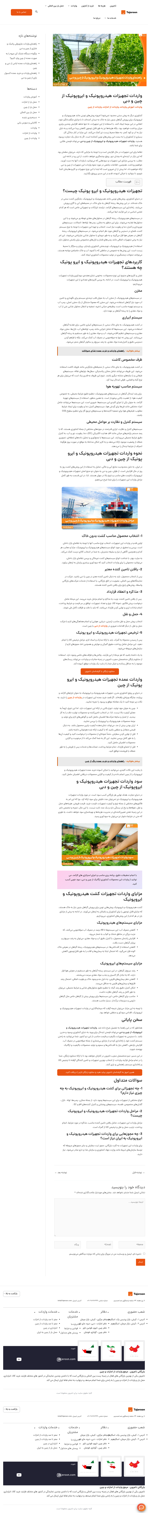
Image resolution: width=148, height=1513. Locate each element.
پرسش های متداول (69, 1333)
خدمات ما (111, 18)
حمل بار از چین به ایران (47, 1332)
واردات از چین (95, 107)
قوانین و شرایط (71, 1328)
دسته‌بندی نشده (29, 117)
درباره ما (96, 18)
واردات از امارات (111, 107)
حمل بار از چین (30, 107)
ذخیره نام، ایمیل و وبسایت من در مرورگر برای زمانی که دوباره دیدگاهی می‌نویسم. (105, 1254)
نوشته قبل (138, 1172)
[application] (69, 6)
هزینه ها (102, 6)
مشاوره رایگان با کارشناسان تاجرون (100, 671)
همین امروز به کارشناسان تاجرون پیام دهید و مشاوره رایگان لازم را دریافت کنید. (99, 1072)
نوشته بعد (61, 1172)
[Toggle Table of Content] (136, 182)
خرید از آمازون (87, 6)
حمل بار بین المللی (56, 6)
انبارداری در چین (50, 1328)
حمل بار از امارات (29, 102)
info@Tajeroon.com (65, 1301)
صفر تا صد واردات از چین (46, 1324)
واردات (74, 6)
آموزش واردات (127, 107)
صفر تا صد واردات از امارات (45, 1319)
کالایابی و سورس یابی (27, 123)
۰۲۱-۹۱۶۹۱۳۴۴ (92, 1301)
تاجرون (113, 6)
